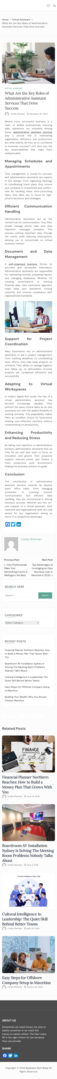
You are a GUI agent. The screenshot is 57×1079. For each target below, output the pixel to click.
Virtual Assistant (14, 88)
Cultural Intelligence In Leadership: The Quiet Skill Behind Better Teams (25, 919)
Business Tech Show (37, 1067)
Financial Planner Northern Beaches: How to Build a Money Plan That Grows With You (27, 654)
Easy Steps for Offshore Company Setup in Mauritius (26, 980)
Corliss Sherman (17, 114)
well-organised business (23, 264)
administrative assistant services (32, 132)
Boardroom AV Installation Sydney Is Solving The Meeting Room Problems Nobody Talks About (25, 667)
